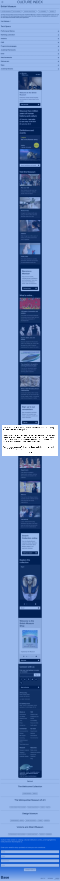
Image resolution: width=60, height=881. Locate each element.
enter (30, 452)
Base (33, 447)
